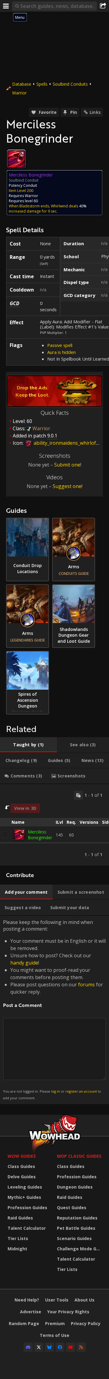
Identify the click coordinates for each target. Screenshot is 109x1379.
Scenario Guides (74, 1238)
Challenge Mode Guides (80, 1249)
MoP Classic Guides (79, 1156)
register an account (81, 1091)
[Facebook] (59, 1347)
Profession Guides (27, 1207)
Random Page (24, 1323)
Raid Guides (20, 1218)
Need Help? (27, 1300)
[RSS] (81, 1347)
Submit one (67, 464)
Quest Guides (71, 1207)
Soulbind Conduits (70, 84)
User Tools (56, 1300)
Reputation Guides (77, 1218)
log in (55, 1091)
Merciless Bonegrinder (40, 834)
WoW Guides (22, 1156)
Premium (55, 1323)
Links (95, 112)
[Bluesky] (49, 1347)
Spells (42, 84)
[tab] (28, 744)
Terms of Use (54, 1335)
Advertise (30, 1312)
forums (86, 984)
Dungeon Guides (75, 1187)
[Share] (103, 6)
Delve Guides (22, 1176)
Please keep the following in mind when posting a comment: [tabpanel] (54, 1009)
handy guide (24, 962)
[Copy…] (78, 795)
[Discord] (28, 1347)
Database (21, 84)
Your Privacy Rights (68, 1312)
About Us (84, 1300)
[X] (38, 1347)
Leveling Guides (25, 1187)
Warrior (19, 93)
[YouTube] (70, 1347)
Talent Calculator (27, 1228)
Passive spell (59, 345)
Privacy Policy (86, 1323)
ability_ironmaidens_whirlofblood (70, 443)
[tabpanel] (54, 825)
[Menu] (6, 6)
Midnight (17, 1249)
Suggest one (67, 486)
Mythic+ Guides (24, 1197)
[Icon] (16, 159)
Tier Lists (18, 1238)
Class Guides (21, 1166)
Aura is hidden (61, 352)
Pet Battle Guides (76, 1228)
